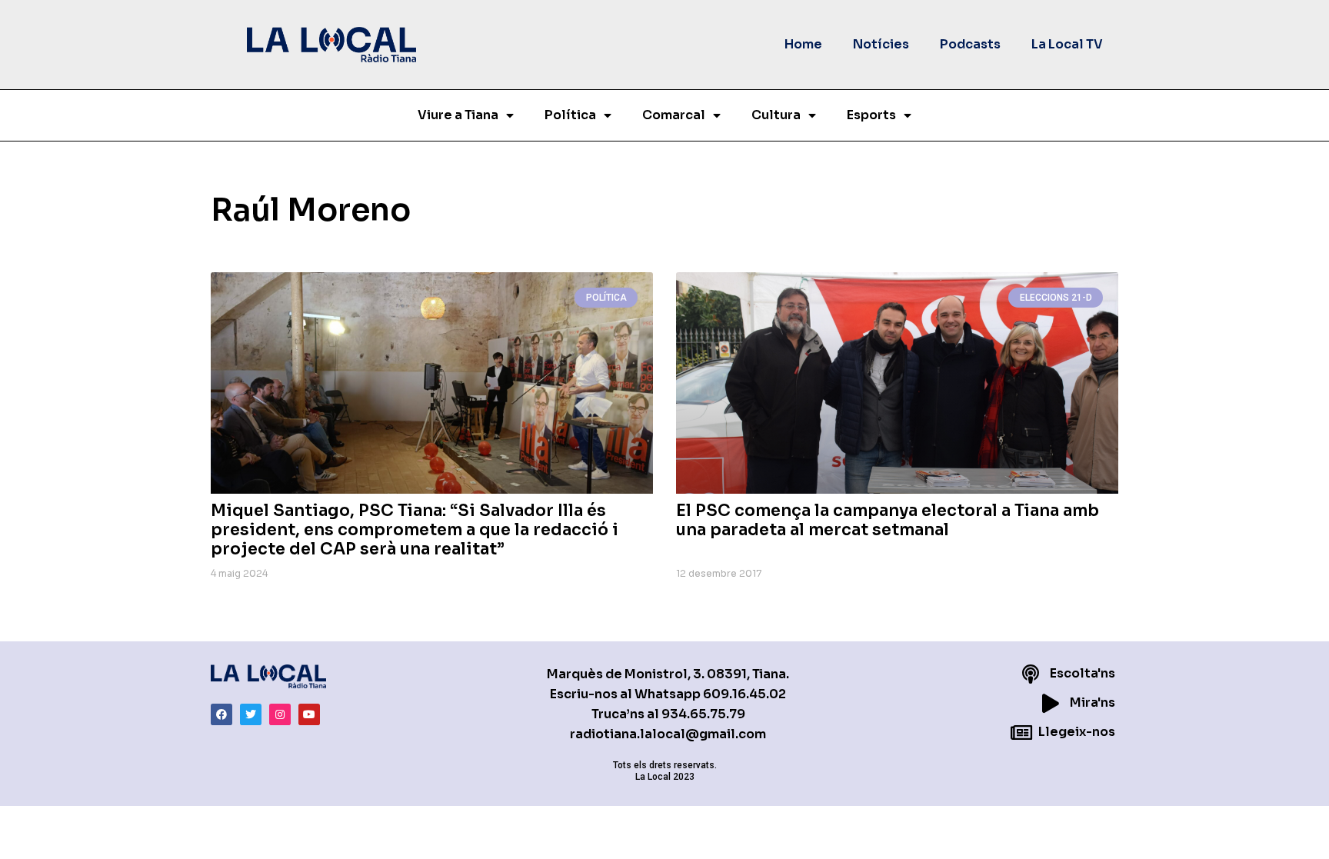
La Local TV (1067, 44)
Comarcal (673, 115)
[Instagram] (280, 714)
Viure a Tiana (458, 115)
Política (570, 115)
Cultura (776, 115)
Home (803, 44)
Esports (871, 115)
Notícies (881, 44)
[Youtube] (309, 714)
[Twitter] (250, 714)
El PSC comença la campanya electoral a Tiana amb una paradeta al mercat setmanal (887, 520)
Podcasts (970, 44)
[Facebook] (221, 714)
